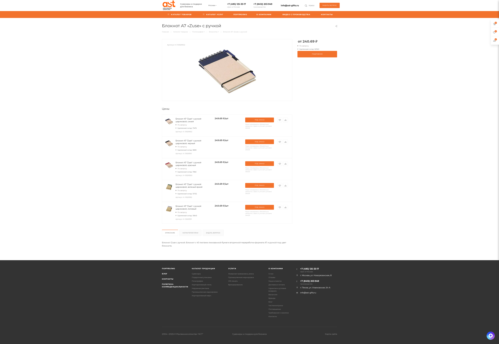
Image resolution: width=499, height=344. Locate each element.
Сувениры (196, 274)
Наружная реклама (200, 288)
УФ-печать (233, 281)
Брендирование (235, 285)
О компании (275, 268)
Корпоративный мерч (201, 296)
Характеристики (190, 233)
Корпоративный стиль (201, 285)
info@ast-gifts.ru (290, 5)
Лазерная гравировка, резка (241, 274)
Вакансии (272, 294)
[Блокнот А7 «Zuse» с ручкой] (227, 71)
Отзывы (271, 277)
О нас (270, 274)
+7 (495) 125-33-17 (236, 5)
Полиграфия (197, 281)
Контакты (167, 279)
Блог (164, 274)
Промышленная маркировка (205, 292)
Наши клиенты (275, 281)
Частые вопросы (275, 305)
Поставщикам (274, 309)
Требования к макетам (278, 313)
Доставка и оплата (276, 285)
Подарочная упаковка (202, 277)
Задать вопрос (213, 233)
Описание (170, 233)
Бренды (271, 298)
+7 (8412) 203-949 (262, 5)
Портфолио (168, 268)
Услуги (232, 268)
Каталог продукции (203, 268)
